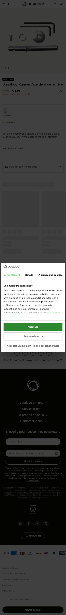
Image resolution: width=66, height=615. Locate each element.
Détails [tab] (29, 275)
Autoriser (33, 327)
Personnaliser (31, 336)
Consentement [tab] (12, 275)
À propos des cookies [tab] (50, 275)
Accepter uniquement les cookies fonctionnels (33, 345)
